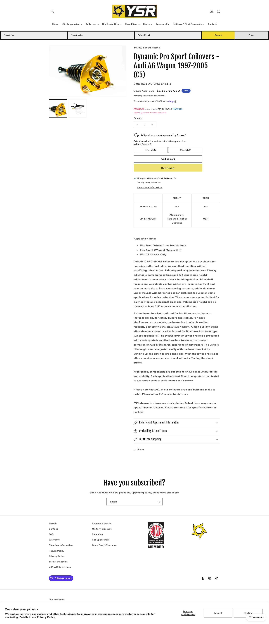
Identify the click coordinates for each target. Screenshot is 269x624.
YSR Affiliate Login (60, 567)
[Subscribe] (159, 501)
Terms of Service (58, 561)
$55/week (177, 108)
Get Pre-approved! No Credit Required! (150, 113)
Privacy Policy (46, 617)
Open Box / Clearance (104, 545)
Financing (97, 534)
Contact (53, 528)
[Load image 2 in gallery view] (77, 109)
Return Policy (56, 550)
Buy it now (168, 168)
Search (53, 523)
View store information (149, 187)
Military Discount (101, 528)
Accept (218, 613)
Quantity (138, 118)
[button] (52, 11)
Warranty (54, 539)
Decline (248, 613)
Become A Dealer (102, 523)
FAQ (51, 534)
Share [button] (140, 449)
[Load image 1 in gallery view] (58, 109)
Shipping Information (61, 545)
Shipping (138, 95)
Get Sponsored (100, 539)
